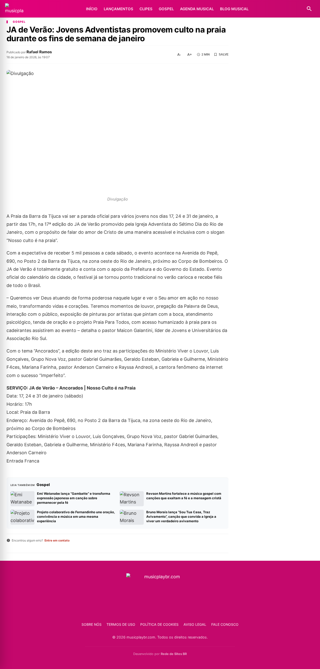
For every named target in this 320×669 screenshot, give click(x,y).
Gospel (166, 8)
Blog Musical (234, 8)
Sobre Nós (92, 624)
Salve (223, 54)
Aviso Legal (195, 624)
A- (179, 54)
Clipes (146, 8)
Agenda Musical (197, 8)
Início (92, 8)
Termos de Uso (120, 624)
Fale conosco (224, 624)
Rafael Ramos (39, 52)
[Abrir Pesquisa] (309, 8)
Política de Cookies (159, 624)
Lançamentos (118, 8)
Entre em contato (57, 540)
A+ (189, 54)
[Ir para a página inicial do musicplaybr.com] (14, 8)
